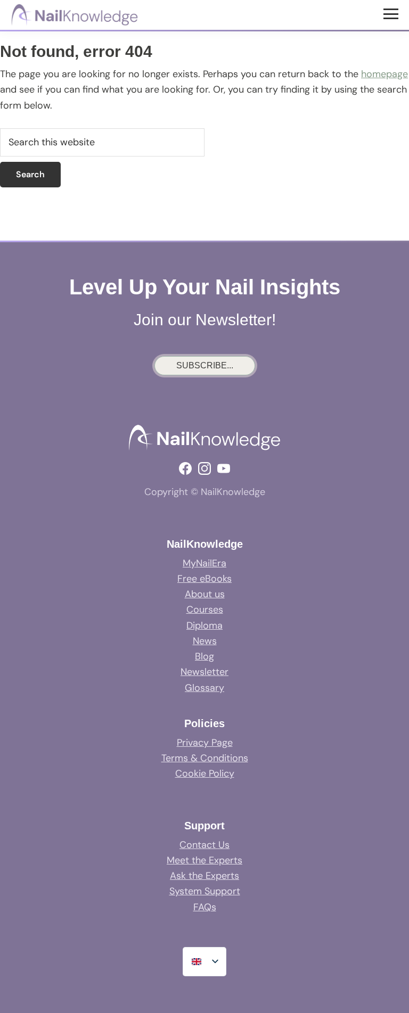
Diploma (204, 625)
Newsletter (204, 671)
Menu (392, 13)
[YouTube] (223, 468)
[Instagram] (204, 468)
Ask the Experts (204, 875)
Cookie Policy (204, 773)
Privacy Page (205, 742)
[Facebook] (185, 468)
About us (205, 594)
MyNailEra (204, 563)
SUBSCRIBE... (204, 365)
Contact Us (204, 844)
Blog (204, 656)
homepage (384, 74)
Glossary (204, 687)
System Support (204, 891)
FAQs (204, 907)
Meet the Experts (204, 860)
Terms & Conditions (204, 758)
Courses (204, 609)
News (205, 641)
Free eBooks (204, 578)
